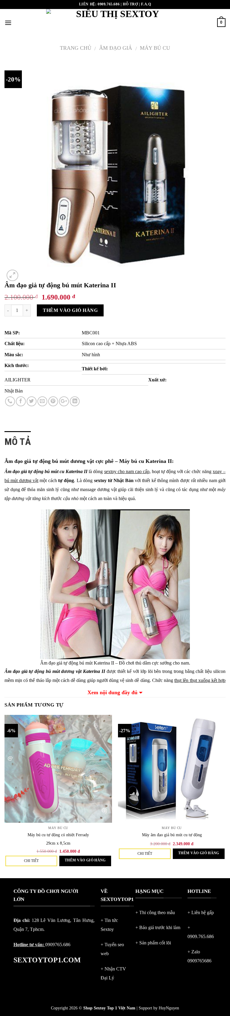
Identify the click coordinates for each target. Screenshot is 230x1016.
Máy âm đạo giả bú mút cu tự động (172, 834)
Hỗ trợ (130, 4)
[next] (225, 796)
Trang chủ (75, 48)
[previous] (4, 796)
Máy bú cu (155, 48)
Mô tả (17, 441)
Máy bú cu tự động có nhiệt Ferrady (58, 834)
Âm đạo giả (115, 48)
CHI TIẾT (31, 861)
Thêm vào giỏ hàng (70, 310)
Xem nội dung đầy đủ (112, 692)
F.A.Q (146, 4)
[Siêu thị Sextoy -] (115, 22)
